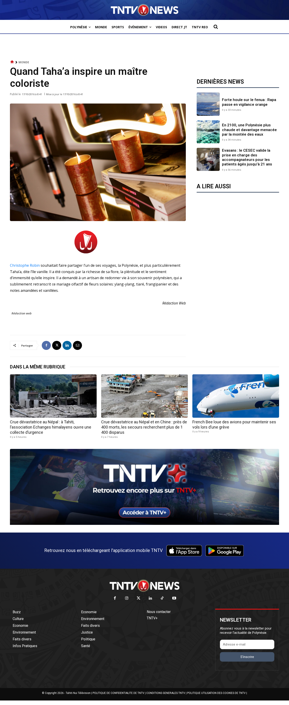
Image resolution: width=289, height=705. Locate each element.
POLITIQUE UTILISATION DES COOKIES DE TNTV (216, 693)
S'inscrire (247, 657)
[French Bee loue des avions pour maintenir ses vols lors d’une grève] (235, 396)
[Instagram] (127, 598)
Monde (24, 62)
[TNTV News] (144, 585)
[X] (56, 345)
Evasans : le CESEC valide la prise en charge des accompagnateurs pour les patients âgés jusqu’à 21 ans (247, 157)
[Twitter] (139, 598)
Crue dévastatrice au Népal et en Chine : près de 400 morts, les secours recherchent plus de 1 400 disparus (144, 427)
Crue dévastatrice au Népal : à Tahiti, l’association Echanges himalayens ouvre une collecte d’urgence (50, 427)
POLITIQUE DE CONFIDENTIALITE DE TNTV (118, 693)
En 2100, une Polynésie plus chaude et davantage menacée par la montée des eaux (249, 130)
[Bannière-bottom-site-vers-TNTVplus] (144, 524)
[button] (215, 26)
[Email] (77, 345)
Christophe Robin (25, 265)
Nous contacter (159, 612)
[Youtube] (174, 598)
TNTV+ (152, 618)
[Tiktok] (162, 598)
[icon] (12, 62)
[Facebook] (46, 345)
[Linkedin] (67, 345)
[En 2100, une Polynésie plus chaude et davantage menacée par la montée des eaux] (208, 131)
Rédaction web (22, 313)
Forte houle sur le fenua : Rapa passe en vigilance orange (249, 101)
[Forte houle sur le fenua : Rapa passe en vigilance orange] (208, 104)
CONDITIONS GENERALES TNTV (165, 693)
